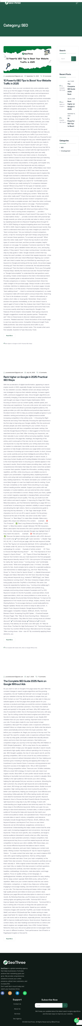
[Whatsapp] (25, 993)
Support (17, 999)
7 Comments (42, 676)
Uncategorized (65, 151)
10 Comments (46, 76)
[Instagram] (10, 993)
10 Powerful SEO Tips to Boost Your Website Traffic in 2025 (27, 82)
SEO (62, 147)
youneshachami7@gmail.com (14, 76)
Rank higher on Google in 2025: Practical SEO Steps (25, 378)
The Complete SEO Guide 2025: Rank (71, 89)
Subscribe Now (49, 999)
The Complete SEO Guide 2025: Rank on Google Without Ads (25, 682)
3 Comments (43, 372)
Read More (9, 335)
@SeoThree (55, 1022)
